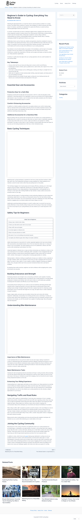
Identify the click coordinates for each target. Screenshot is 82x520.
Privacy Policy (33, 510)
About (45, 510)
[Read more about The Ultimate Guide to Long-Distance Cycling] (51, 491)
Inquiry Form (40, 510)
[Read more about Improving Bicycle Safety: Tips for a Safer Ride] (70, 471)
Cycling (61, 97)
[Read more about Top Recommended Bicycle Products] (51, 471)
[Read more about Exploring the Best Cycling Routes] (11, 471)
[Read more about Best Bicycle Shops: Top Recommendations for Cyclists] (31, 471)
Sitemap (50, 510)
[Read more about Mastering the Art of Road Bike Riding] (31, 490)
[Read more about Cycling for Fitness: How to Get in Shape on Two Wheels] (70, 491)
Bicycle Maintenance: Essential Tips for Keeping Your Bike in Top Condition (11, 500)
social (26, 436)
